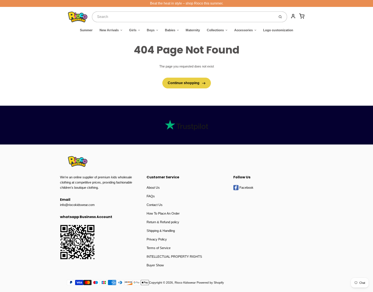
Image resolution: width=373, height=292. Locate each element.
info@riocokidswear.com (77, 205)
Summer (86, 30)
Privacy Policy (157, 239)
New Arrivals (109, 30)
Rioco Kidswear (185, 282)
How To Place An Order (163, 213)
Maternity (193, 30)
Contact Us (155, 205)
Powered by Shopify (210, 282)
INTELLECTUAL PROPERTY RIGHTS (174, 256)
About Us (153, 187)
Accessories (243, 30)
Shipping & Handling (161, 230)
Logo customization (278, 30)
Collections (215, 30)
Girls (132, 30)
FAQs (151, 196)
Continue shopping (184, 83)
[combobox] (183, 16)
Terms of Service (159, 248)
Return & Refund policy (163, 222)
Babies (170, 30)
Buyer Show (155, 265)
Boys (151, 30)
